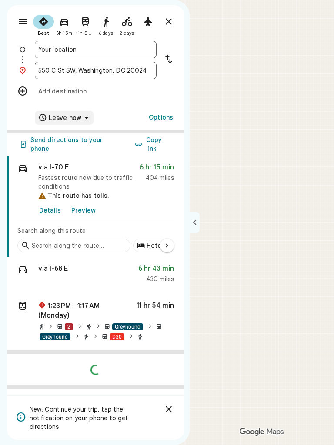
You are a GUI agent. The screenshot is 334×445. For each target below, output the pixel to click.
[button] (95, 275)
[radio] (43, 24)
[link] (95, 206)
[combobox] (95, 49)
